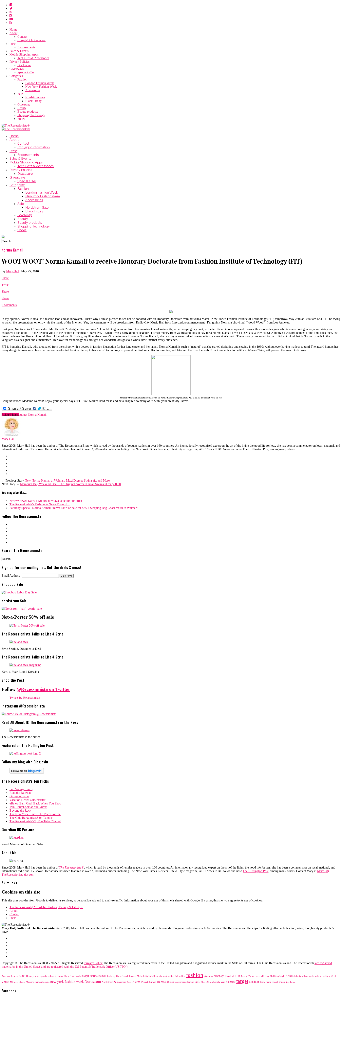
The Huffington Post (255, 871)
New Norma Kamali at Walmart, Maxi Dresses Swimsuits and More (67, 480)
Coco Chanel (122, 976)
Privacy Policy (93, 963)
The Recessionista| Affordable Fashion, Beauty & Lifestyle (46, 907)
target (242, 981)
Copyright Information (31, 40)
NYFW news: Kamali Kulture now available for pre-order (46, 500)
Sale (20, 93)
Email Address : (11, 575)
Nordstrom (93, 981)
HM (237, 975)
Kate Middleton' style (275, 976)
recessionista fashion (184, 982)
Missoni (30, 982)
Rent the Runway (20, 792)
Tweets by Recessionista (25, 697)
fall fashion (180, 976)
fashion (194, 975)
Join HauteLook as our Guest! (28, 807)
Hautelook (230, 976)
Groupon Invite (19, 796)
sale (197, 982)
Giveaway (23, 104)
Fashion (22, 79)
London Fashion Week (39, 83)
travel (275, 981)
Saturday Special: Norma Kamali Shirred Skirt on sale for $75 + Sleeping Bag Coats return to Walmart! (74, 508)
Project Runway (148, 982)
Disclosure (24, 65)
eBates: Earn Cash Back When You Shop (35, 803)
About (13, 33)
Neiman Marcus (41, 982)
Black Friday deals (72, 976)
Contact (22, 36)
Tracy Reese (265, 982)
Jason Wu (246, 976)
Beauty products (27, 111)
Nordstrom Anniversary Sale (117, 982)
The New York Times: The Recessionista (35, 814)
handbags (219, 975)
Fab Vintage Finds (21, 789)
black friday (56, 975)
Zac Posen (290, 982)
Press (13, 43)
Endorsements (26, 47)
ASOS (22, 976)
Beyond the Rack (20, 810)
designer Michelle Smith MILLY (143, 976)
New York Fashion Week (41, 86)
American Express (10, 976)
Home (13, 29)
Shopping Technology (31, 115)
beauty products (42, 976)
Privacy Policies (19, 61)
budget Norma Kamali (33, 414)
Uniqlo (282, 982)
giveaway (208, 976)
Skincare (231, 981)
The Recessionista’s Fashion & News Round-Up (40, 504)
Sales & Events (19, 51)
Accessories (32, 90)
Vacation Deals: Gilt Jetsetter (27, 799)
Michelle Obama (17, 982)
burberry (111, 976)
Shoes (21, 118)
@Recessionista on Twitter (43, 689)
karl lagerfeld (258, 976)
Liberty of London (303, 976)
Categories (16, 76)
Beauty (21, 108)
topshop (254, 982)
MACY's (5, 982)
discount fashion (166, 976)
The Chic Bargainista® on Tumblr (31, 817)
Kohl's (290, 975)
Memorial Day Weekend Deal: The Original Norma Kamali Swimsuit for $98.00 (70, 484)
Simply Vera (219, 982)
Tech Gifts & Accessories (33, 58)
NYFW (136, 981)
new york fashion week (67, 982)
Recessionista (165, 981)
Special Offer (25, 72)
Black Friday (33, 101)
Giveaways (17, 68)
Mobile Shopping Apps (24, 54)
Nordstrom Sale (35, 97)
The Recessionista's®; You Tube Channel (35, 821)
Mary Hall (12, 271)
